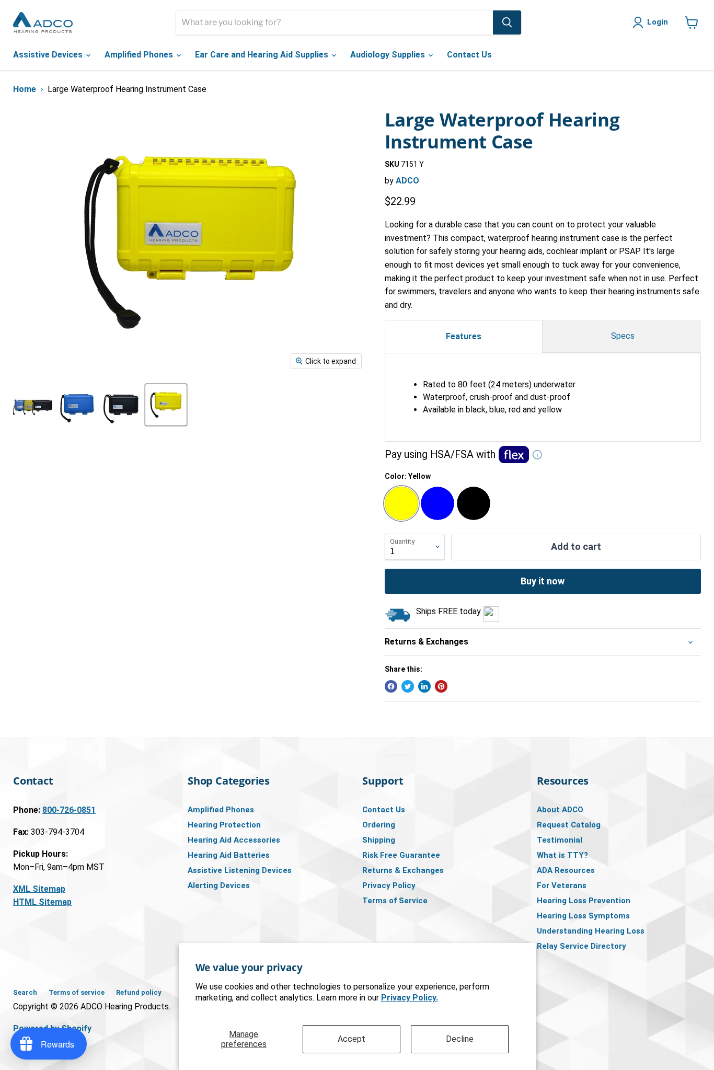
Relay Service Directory (581, 946)
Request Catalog (569, 825)
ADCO (407, 181)
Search (25, 992)
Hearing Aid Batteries (229, 855)
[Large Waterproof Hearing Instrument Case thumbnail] (32, 404)
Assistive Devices (49, 55)
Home (24, 89)
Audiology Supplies (388, 55)
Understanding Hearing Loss (590, 931)
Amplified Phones (140, 55)
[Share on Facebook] (391, 686)
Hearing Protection (224, 825)
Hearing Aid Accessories (234, 840)
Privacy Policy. (409, 998)
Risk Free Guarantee (401, 855)
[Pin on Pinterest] (441, 686)
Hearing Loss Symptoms (583, 916)
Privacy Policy (389, 885)
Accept (351, 1039)
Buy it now (543, 581)
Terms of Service (395, 900)
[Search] (507, 22)
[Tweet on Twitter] (407, 686)
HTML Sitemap (42, 902)
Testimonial (559, 840)
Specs (622, 336)
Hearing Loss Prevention (583, 900)
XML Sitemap (39, 889)
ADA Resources (566, 870)
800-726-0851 (69, 810)
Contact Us (469, 55)
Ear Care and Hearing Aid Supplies (262, 55)
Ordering (378, 825)
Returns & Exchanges (403, 870)
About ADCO (560, 809)
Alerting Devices (219, 885)
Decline (460, 1039)
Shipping (378, 840)
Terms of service (77, 992)
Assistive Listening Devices (240, 870)
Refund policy (139, 992)
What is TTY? (562, 855)
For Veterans (561, 885)
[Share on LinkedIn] (424, 686)
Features (463, 336)
